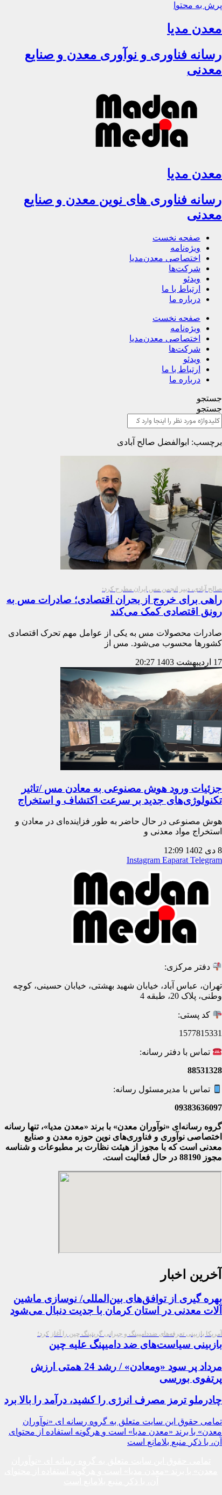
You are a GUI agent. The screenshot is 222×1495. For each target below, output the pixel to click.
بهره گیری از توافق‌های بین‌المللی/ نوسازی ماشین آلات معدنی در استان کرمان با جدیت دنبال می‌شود (116, 1304)
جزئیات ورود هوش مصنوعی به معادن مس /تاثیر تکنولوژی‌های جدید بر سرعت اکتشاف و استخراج (120, 794)
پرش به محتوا (198, 5)
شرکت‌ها (184, 268)
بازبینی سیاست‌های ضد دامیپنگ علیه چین (129, 1340)
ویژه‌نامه (185, 247)
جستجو (209, 398)
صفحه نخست (176, 237)
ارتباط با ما (181, 288)
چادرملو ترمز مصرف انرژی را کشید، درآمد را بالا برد (113, 1399)
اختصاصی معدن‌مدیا (164, 258)
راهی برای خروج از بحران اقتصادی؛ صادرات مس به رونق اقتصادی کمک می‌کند (114, 601)
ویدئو (191, 278)
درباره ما (184, 299)
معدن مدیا (194, 29)
